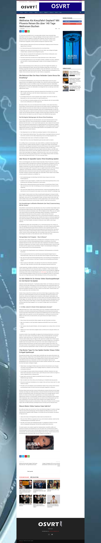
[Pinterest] (26, 31)
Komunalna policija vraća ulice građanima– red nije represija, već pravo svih (75, 87)
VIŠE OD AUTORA (34, 477)
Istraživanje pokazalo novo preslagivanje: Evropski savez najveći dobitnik (39, 490)
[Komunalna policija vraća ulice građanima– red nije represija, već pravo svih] (66, 88)
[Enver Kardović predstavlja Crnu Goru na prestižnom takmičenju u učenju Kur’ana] (53, 499)
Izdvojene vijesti (72, 75)
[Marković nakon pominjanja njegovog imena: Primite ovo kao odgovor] (39, 499)
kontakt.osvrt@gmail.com (54, 531)
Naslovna (20, 15)
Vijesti (26, 12)
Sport (41, 12)
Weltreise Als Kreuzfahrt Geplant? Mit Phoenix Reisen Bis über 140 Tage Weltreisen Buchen (28, 464)
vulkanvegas (43, 271)
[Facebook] (79, 1)
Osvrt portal (22, 28)
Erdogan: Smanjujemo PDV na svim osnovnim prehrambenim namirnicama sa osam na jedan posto (51, 464)
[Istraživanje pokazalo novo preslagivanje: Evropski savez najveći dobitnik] (39, 484)
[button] (80, 12)
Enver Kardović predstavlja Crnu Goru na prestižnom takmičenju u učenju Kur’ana (53, 505)
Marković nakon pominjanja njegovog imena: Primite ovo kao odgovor (39, 505)
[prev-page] (20, 509)
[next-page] (22, 509)
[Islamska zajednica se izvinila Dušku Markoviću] (25, 499)
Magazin (45, 12)
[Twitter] (23, 31)
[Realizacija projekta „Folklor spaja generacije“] (53, 484)
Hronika (30, 12)
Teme (56, 12)
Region (36, 12)
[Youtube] (81, 1)
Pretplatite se (78, 23)
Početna (21, 12)
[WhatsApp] (28, 31)
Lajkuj (80, 21)
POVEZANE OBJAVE (24, 477)
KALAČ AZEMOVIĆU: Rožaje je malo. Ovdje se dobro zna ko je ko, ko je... (75, 73)
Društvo (27, 15)
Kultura (51, 12)
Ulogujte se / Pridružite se (33, 1)
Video (61, 12)
